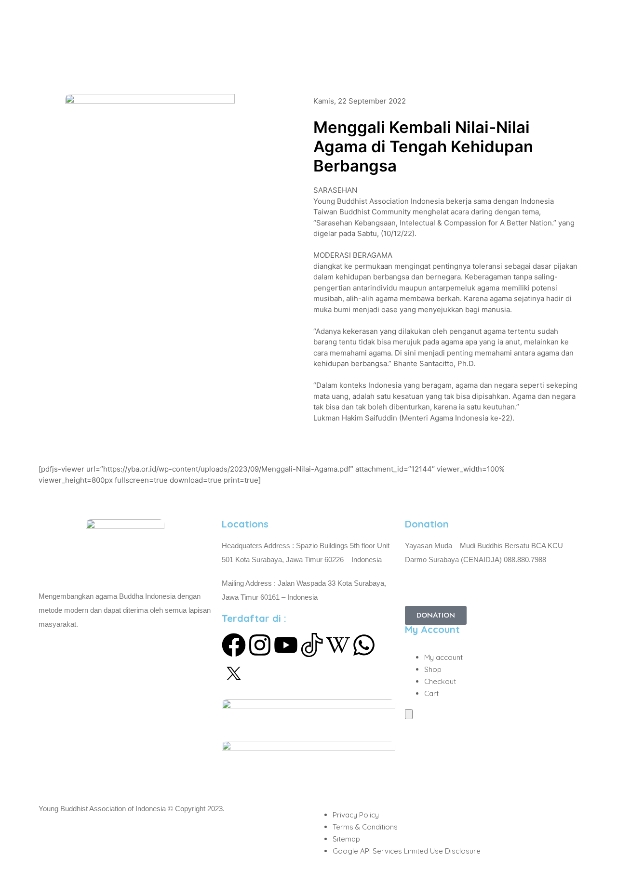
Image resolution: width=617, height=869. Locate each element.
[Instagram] (260, 645)
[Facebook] (234, 645)
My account (443, 657)
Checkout (440, 681)
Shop (433, 669)
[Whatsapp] (364, 645)
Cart (431, 693)
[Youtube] (286, 645)
